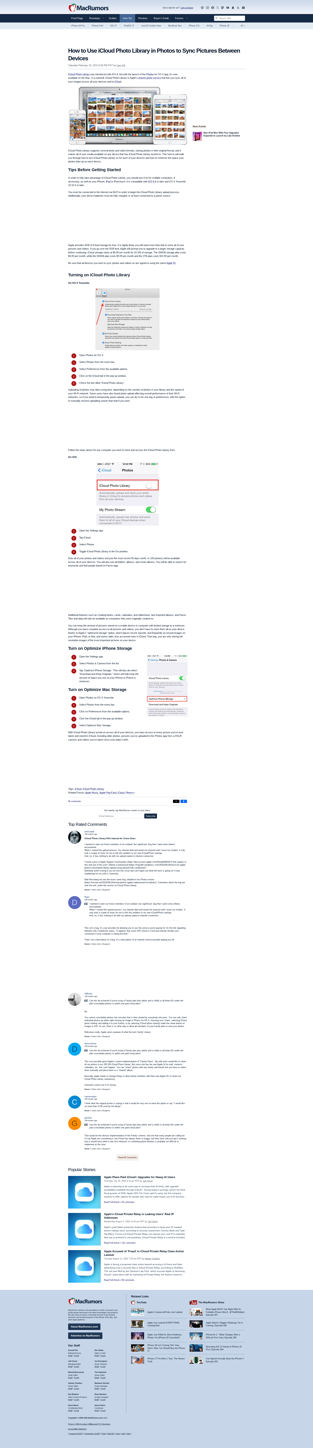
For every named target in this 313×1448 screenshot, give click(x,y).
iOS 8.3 (152, 181)
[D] (74, 908)
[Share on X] (176, 801)
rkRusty (88, 993)
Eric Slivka (99, 1350)
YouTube (142, 1302)
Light (123, 1434)
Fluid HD (110, 1434)
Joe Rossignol (101, 1361)
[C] (74, 1108)
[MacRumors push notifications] (233, 7)
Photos (150, 74)
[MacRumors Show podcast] (202, 7)
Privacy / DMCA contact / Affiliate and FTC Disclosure (89, 1424)
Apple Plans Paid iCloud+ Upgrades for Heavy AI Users (139, 1177)
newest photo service (149, 77)
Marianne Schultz (102, 1383)
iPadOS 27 (129, 25)
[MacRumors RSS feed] (238, 7)
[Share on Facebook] (183, 801)
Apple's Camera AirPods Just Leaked (164, 1312)
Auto (118, 1434)
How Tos (127, 18)
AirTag (210, 25)
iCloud (117, 81)
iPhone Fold (97, 25)
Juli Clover (148, 1181)
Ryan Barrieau (101, 1394)
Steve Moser (73, 1405)
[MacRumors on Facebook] (212, 7)
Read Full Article (111, 1202)
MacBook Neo (175, 25)
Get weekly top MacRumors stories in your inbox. (127, 810)
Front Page (77, 18)
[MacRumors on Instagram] (207, 7)
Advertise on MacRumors (85, 1335)
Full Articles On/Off (92, 1434)
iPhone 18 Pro (78, 25)
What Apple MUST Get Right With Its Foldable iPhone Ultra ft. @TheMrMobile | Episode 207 (225, 1312)
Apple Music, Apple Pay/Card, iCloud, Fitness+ (110, 792)
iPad (108, 181)
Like (99, 890)
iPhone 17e (194, 25)
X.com (76, 1356)
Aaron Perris (100, 1405)
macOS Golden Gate (151, 25)
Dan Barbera (73, 1394)
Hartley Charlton (152, 1258)
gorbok (88, 1118)
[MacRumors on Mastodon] (222, 7)
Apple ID (171, 263)
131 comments (129, 1243)
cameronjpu (90, 1096)
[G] (74, 1129)
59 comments (128, 1202)
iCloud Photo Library (79, 74)
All (243, 25)
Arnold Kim (73, 1350)
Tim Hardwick (100, 1372)
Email (70, 1356)
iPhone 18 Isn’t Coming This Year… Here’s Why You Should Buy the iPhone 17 (166, 1348)
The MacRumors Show (211, 1302)
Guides (113, 18)
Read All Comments (127, 1157)
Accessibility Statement (77, 1429)
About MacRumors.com (84, 1326)
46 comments (74, 801)
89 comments (128, 1280)
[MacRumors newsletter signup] (243, 7)
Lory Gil (121, 65)
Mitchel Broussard (76, 1372)
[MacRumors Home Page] (88, 8)
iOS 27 (113, 25)
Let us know (187, 7)
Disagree (105, 890)
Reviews (143, 18)
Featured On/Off (75, 1434)
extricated (89, 831)
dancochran (90, 1043)
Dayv (86, 897)
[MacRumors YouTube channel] (227, 7)
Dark (128, 1434)
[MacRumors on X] (217, 7)
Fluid (104, 1434)
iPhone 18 (224, 25)
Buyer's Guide (161, 18)
